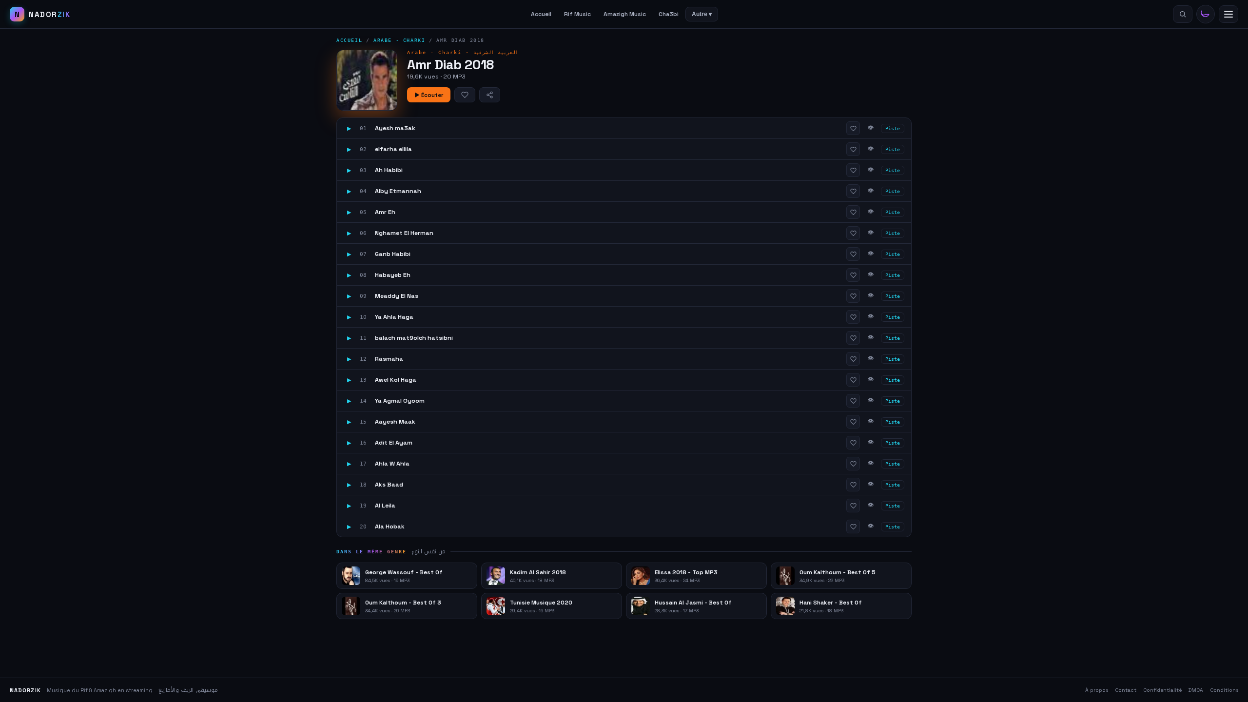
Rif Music (577, 14)
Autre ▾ (702, 14)
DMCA (1196, 690)
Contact (1125, 690)
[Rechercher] (1182, 14)
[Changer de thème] (1205, 14)
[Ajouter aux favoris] (464, 94)
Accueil (541, 14)
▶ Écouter (428, 95)
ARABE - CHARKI (399, 40)
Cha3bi (669, 14)
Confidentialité (1162, 690)
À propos (1096, 690)
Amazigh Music (625, 14)
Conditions (1224, 690)
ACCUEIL (349, 40)
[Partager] (489, 94)
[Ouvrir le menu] (1228, 14)
